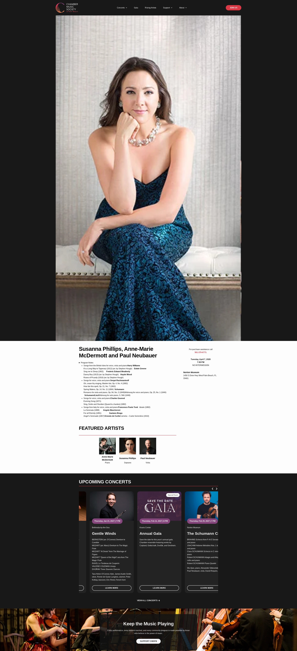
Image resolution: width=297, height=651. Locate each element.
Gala (136, 8)
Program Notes (87, 363)
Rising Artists (150, 8)
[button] (212, 488)
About (181, 8)
